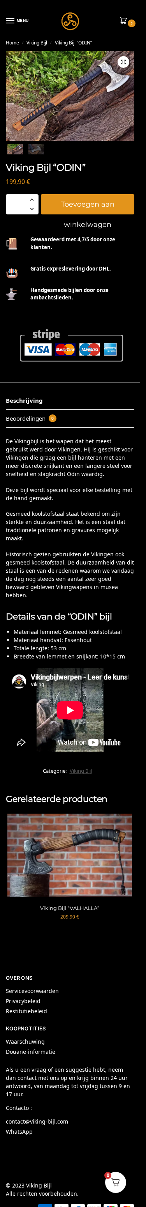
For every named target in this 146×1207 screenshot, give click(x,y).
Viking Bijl (36, 42)
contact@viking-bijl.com (37, 1121)
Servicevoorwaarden (32, 991)
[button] (125, 21)
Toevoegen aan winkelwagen (87, 207)
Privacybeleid (23, 1001)
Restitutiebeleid (26, 1011)
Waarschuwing (25, 1041)
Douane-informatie (30, 1051)
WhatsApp (19, 1131)
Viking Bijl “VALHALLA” (69, 908)
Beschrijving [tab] (24, 400)
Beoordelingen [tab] (30, 418)
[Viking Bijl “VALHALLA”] (69, 855)
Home (12, 42)
